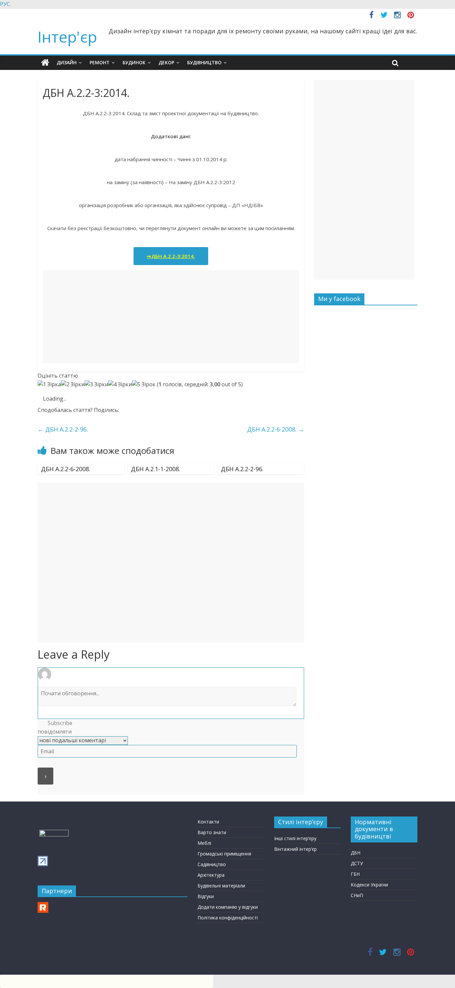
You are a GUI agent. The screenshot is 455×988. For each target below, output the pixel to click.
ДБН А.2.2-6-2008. (275, 429)
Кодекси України (369, 884)
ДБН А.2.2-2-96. (63, 429)
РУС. (5, 4)
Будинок (134, 62)
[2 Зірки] (73, 384)
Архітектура (211, 875)
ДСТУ (357, 863)
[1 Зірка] (49, 384)
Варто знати (212, 832)
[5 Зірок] (144, 384)
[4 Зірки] (120, 384)
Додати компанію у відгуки (228, 907)
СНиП (357, 895)
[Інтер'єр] (45, 63)
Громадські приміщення (224, 853)
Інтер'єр (67, 36)
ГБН (355, 874)
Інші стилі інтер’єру (295, 838)
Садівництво (212, 864)
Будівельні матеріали (221, 885)
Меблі (204, 843)
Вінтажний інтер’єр (295, 849)
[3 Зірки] (96, 384)
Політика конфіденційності (228, 917)
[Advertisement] (171, 316)
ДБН (355, 852)
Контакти (208, 822)
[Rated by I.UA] (54, 833)
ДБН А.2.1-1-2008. (155, 469)
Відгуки (206, 896)
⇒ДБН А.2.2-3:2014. (171, 256)
